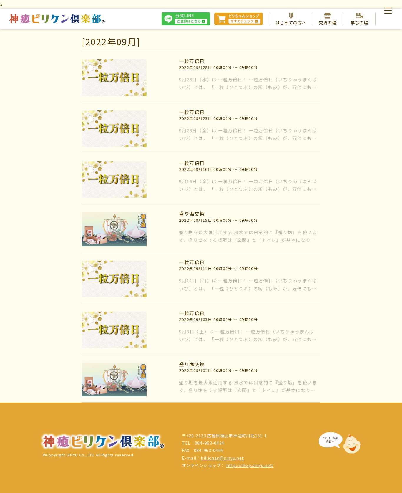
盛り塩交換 (192, 213)
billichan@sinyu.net (222, 458)
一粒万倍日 (192, 60)
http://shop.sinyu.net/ (250, 465)
